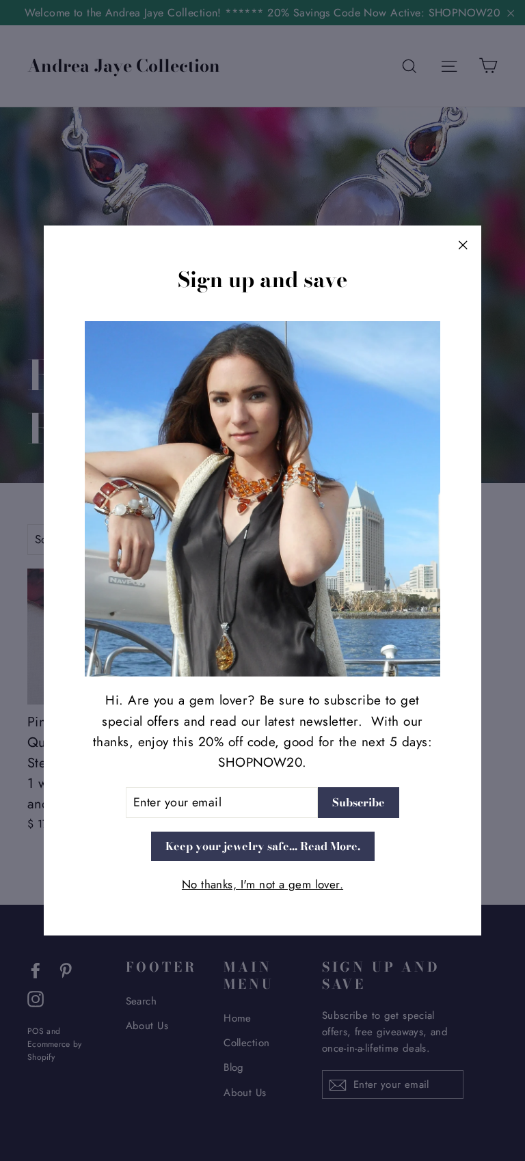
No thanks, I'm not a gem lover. (262, 884)
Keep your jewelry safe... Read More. (262, 846)
